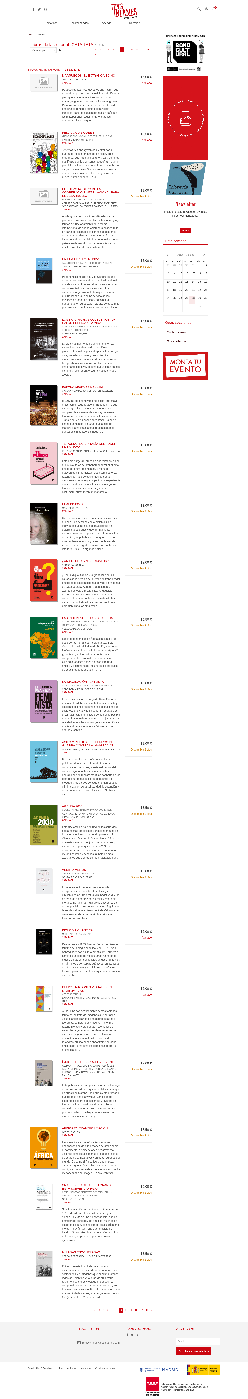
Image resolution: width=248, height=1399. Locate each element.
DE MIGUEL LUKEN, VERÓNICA (87, 1069)
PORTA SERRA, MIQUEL (74, 333)
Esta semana (175, 241)
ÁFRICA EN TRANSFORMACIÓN (85, 1128)
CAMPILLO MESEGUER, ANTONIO (80, 266)
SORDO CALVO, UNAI (73, 565)
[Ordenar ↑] (59, 50)
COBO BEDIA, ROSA (73, 689)
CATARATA (67, 83)
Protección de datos (68, 1368)
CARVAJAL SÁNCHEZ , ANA (76, 998)
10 (131, 49)
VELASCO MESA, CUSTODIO (77, 629)
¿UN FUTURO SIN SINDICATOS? (85, 561)
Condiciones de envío (105, 1368)
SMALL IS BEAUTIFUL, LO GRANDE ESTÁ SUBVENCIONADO (87, 1189)
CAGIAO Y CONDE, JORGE (76, 391)
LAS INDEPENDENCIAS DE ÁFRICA (90, 621)
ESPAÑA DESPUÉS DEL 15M (82, 386)
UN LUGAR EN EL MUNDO (87, 261)
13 (148, 49)
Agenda (106, 23)
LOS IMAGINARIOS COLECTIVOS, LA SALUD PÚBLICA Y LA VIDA (90, 324)
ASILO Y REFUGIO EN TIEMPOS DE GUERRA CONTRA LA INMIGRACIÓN (88, 743)
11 (137, 49)
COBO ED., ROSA (94, 689)
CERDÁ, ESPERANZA (73, 1256)
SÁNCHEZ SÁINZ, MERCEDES (78, 140)
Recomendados (79, 23)
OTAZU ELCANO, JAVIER (75, 79)
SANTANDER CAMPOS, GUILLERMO (99, 206)
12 (142, 49)
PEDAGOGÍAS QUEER (87, 134)
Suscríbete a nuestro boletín (193, 1351)
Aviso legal (86, 1368)
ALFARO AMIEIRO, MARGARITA (78, 814)
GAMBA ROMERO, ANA (82, 817)
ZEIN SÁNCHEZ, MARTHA (106, 451)
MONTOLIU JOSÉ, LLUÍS (75, 508)
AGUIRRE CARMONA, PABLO (77, 203)
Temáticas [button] (51, 23)
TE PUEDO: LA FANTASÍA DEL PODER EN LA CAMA (89, 445)
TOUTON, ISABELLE (102, 391)
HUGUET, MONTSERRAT (98, 1256)
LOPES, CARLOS (71, 1132)
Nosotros (134, 23)
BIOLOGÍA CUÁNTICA (77, 930)
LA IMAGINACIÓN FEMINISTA (87, 683)
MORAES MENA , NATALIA (76, 749)
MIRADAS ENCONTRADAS (81, 1252)
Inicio (30, 34)
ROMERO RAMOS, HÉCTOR (105, 749)
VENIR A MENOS (78, 871)
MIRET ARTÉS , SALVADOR (76, 934)
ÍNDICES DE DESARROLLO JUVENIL (88, 1062)
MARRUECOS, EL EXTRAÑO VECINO (88, 75)
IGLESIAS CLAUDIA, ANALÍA (77, 451)
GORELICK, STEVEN (73, 1199)
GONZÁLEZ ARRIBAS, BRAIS (77, 877)
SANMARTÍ (73, 1075)
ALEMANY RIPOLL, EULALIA (77, 1066)
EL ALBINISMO (72, 504)
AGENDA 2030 (87, 808)
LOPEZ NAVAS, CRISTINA (86, 1072)
